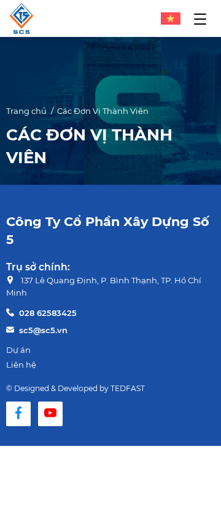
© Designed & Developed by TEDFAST (75, 388)
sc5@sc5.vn (43, 330)
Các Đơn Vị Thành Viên (103, 111)
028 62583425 (48, 313)
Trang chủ (26, 111)
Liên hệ (21, 365)
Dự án (18, 350)
